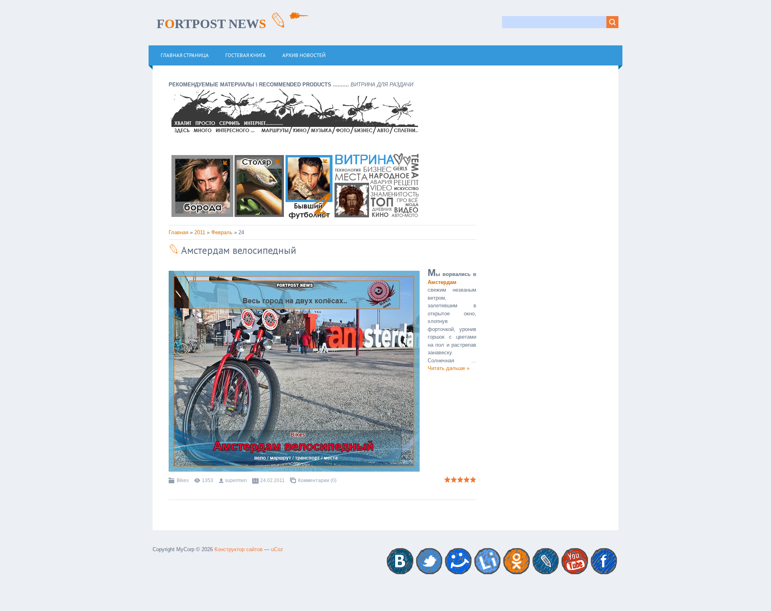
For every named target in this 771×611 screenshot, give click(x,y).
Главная (178, 232)
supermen (236, 480)
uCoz (277, 549)
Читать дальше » (448, 368)
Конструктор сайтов (238, 549)
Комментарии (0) (317, 480)
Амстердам (442, 282)
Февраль (222, 232)
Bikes (183, 480)
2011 (199, 232)
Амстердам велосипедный (237, 250)
